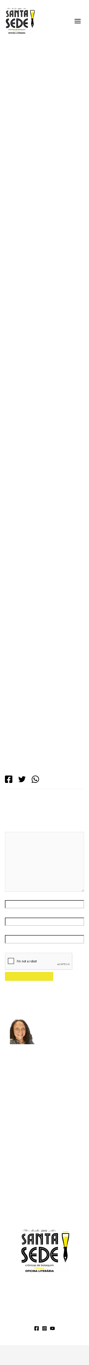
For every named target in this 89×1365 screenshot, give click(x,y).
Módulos (50, 1312)
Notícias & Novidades (32, 1319)
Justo (14, 1111)
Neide (33, 1164)
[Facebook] (8, 779)
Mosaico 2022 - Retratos (40, 86)
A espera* (59, 1199)
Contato (69, 1319)
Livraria (74, 1312)
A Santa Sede (20, 1312)
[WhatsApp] (35, 779)
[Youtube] (52, 1328)
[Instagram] (44, 1328)
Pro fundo (18, 1129)
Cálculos (17, 1102)
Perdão (16, 1120)
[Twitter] (22, 779)
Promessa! (19, 1215)
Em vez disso (21, 1093)
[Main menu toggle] (77, 21)
